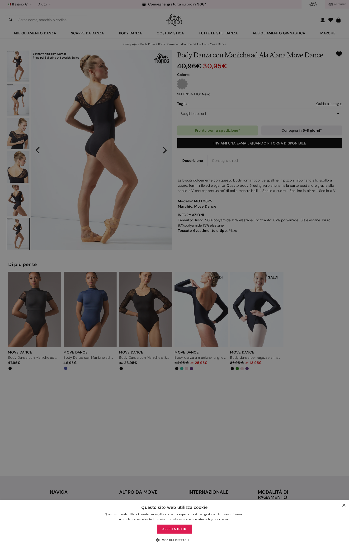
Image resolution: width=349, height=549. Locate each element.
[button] (174, 540)
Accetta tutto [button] (174, 529)
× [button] (343, 505)
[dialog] (174, 524)
